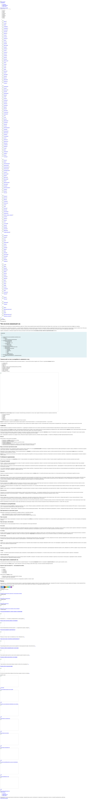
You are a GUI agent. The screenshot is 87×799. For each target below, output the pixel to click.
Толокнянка (6, 136)
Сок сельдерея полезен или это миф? (6, 689)
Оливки (5, 55)
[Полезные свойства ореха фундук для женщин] (2, 662)
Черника (5, 103)
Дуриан (5, 125)
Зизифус (5, 153)
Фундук (5, 192)
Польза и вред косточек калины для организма (9, 620)
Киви (5, 24)
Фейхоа (5, 76)
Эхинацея (5, 201)
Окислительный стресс (10, 353)
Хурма (5, 72)
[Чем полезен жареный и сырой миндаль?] (2, 635)
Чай (4, 290)
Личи (5, 62)
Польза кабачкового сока (4, 776)
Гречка (5, 237)
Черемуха (5, 139)
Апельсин (5, 29)
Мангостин (6, 60)
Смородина (6, 112)
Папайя (5, 43)
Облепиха (5, 100)
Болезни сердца (9, 350)
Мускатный (6, 173)
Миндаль (5, 177)
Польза (6, 338)
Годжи (5, 148)
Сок (4, 264)
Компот (5, 268)
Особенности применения (7, 340)
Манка (5, 249)
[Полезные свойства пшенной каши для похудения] (2, 653)
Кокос (5, 161)
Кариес (8, 351)
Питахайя (5, 74)
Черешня (5, 129)
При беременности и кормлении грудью (11, 346)
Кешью (5, 175)
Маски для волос (9, 344)
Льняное (5, 304)
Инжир (5, 108)
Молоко (5, 293)
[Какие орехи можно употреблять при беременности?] (2, 644)
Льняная (5, 247)
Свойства (4, 337)
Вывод (4, 356)
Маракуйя (5, 79)
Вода (5, 281)
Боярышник (6, 93)
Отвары (5, 276)
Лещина (5, 189)
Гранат (5, 88)
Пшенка (5, 259)
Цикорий (5, 228)
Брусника (5, 110)
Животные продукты (7, 309)
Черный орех (6, 168)
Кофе (5, 285)
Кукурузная (6, 254)
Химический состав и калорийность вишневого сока (11, 336)
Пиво (5, 283)
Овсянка (5, 261)
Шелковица (6, 132)
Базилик (5, 209)
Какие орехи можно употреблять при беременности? (9, 638)
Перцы (5, 220)
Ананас (5, 41)
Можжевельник (6, 127)
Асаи (5, 117)
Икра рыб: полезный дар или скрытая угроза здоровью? (10, 608)
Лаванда (5, 218)
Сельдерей (6, 223)
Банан (5, 21)
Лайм (5, 69)
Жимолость (6, 141)
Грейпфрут (6, 28)
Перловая (5, 256)
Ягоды (5, 297)
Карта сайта (4, 6)
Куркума (5, 208)
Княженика (6, 86)
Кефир (5, 271)
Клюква (5, 101)
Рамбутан (5, 38)
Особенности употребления (7, 345)
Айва (5, 67)
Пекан (5, 180)
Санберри (5, 144)
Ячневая (5, 252)
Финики (5, 31)
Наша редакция (5, 5)
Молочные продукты (7, 314)
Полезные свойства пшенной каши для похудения (9, 647)
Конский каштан (7, 187)
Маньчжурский (6, 182)
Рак (7, 352)
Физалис (5, 196)
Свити (5, 50)
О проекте (4, 4)
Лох (4, 115)
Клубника (5, 122)
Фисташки (6, 184)
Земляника (6, 113)
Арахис (5, 172)
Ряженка (5, 278)
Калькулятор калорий (4, 7)
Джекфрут (5, 26)
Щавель (5, 199)
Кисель (5, 273)
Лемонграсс (6, 213)
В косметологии (7, 343)
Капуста (5, 197)
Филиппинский (6, 163)
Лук (4, 221)
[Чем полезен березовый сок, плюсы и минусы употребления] (2, 616)
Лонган (5, 53)
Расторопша (6, 211)
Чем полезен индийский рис (5, 598)
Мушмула (5, 81)
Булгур (5, 245)
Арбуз (5, 137)
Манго (5, 77)
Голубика (5, 156)
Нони (5, 40)
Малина (5, 124)
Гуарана (5, 36)
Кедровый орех (6, 170)
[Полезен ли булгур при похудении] (2, 671)
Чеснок (5, 225)
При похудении (7, 347)
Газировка (5, 288)
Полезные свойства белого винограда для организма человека (11, 593)
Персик (5, 57)
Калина (5, 91)
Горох (5, 244)
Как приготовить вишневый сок (8, 354)
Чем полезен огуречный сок (5, 718)
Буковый (5, 185)
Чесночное (6, 302)
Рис (4, 240)
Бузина (5, 98)
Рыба (5, 312)
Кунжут (5, 160)
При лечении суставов (10, 342)
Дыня (5, 96)
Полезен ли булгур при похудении (6, 666)
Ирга (5, 149)
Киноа (5, 257)
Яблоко (5, 33)
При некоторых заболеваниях (9, 348)
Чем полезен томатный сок (5, 747)
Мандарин (6, 45)
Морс (5, 266)
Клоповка (5, 105)
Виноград (5, 89)
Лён (4, 206)
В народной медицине (8, 341)
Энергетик (6, 292)
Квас (5, 280)
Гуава (5, 65)
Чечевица (5, 235)
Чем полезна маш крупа (4, 603)
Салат (5, 204)
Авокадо (5, 52)
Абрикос (5, 48)
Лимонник (6, 151)
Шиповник (6, 120)
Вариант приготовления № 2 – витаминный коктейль (13, 355)
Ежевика (5, 134)
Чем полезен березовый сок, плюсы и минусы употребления (11, 611)
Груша (5, 64)
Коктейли (5, 269)
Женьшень (6, 230)
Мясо (5, 307)
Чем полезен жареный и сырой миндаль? (7, 629)
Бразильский (6, 165)
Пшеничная (6, 242)
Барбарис (5, 146)
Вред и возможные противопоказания (11, 339)
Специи (5, 216)
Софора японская (7, 232)
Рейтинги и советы (7, 316)
